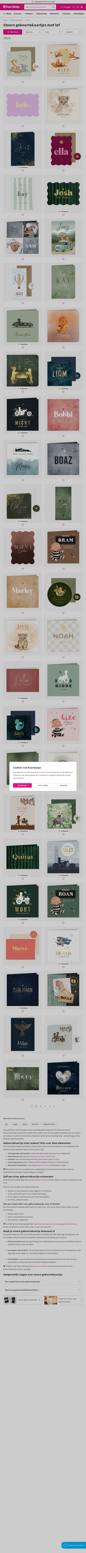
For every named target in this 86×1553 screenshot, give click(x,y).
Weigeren (63, 785)
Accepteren (22, 785)
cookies (43, 772)
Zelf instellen (43, 785)
